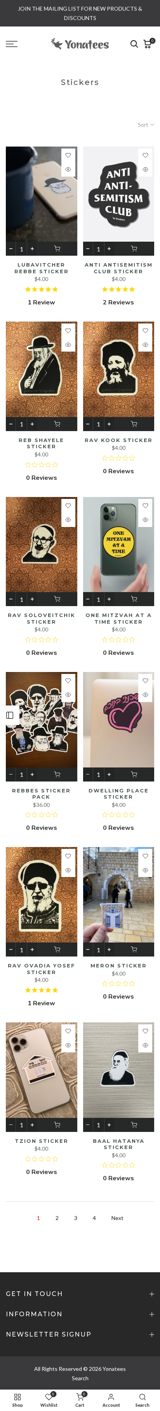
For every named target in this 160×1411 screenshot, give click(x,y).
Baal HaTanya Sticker (118, 1144)
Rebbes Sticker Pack (41, 793)
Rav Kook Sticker (119, 440)
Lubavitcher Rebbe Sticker (41, 268)
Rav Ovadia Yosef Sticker (41, 968)
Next (117, 1218)
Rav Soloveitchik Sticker (41, 618)
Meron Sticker (118, 965)
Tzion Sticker (41, 1141)
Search (80, 1378)
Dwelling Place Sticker (119, 793)
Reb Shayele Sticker (41, 443)
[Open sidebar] (9, 715)
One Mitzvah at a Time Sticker (118, 618)
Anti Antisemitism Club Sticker (119, 268)
